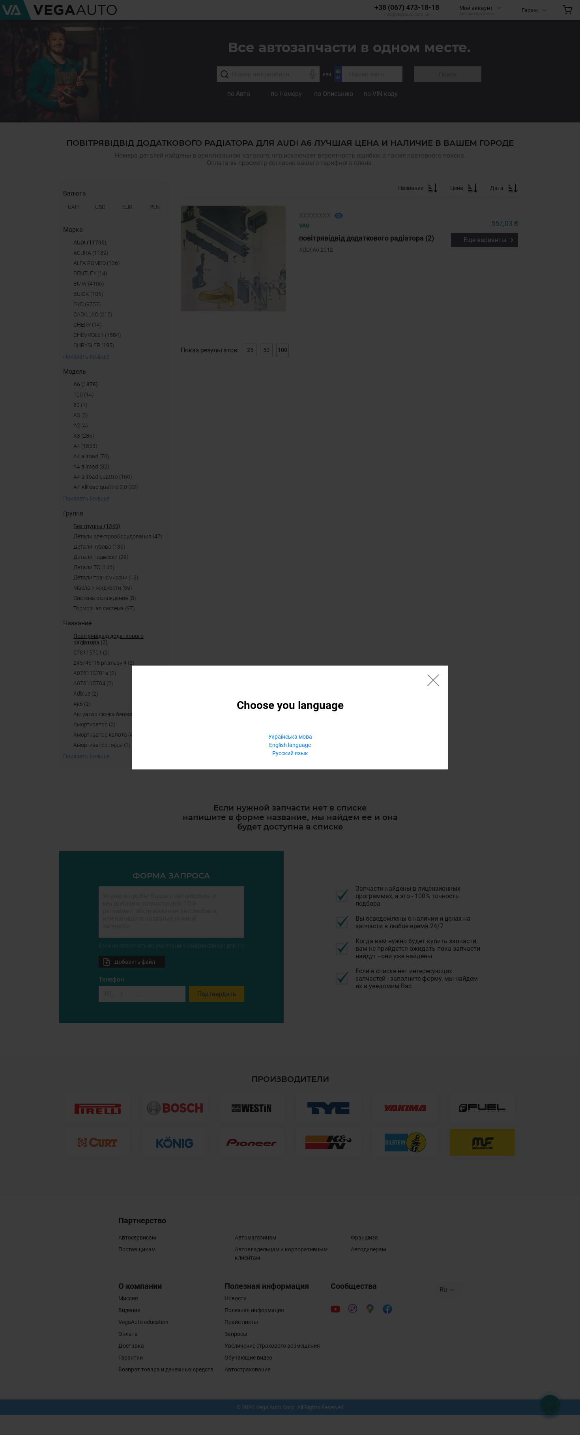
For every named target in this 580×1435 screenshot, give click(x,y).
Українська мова (290, 736)
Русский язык (290, 753)
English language (290, 745)
